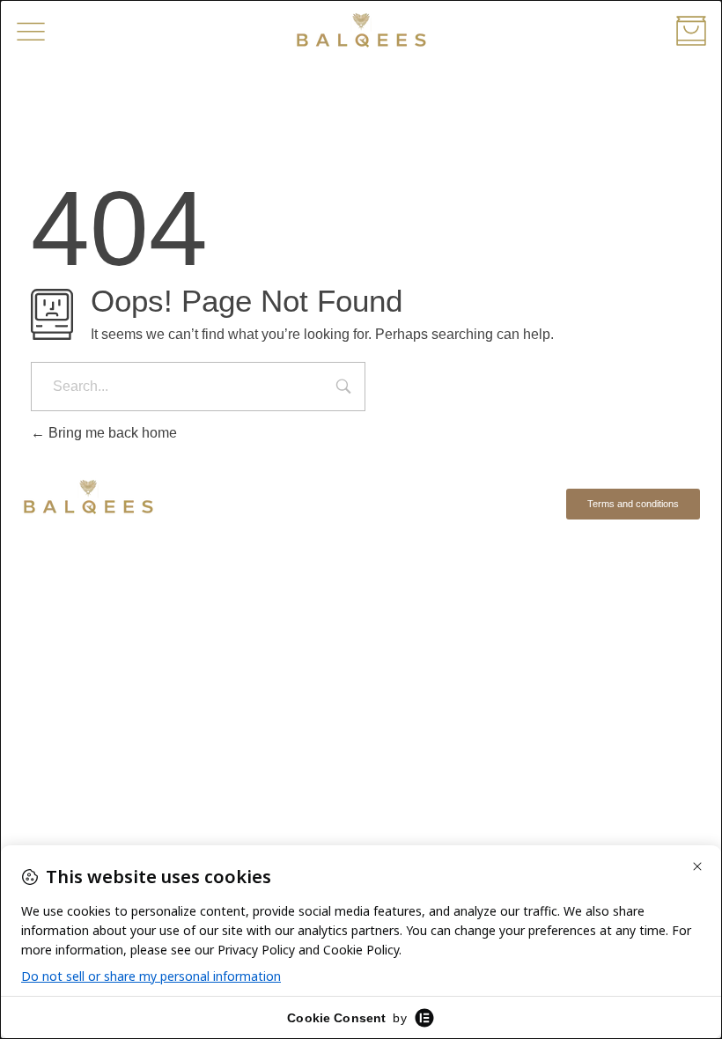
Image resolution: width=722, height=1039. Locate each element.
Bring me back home (111, 432)
